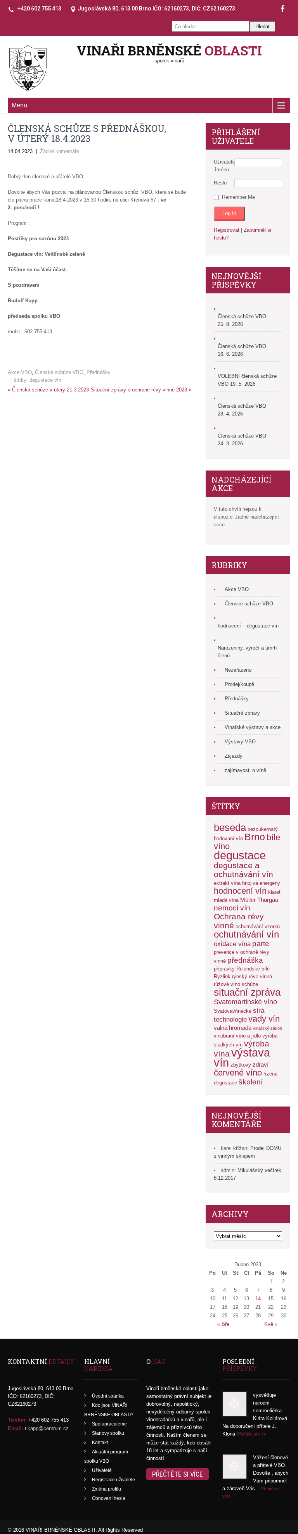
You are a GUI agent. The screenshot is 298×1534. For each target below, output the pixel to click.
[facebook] (282, 9)
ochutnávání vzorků (258, 926)
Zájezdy (234, 756)
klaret (274, 892)
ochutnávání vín (246, 934)
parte (260, 943)
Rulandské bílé (253, 969)
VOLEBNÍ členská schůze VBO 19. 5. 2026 (247, 380)
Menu (19, 105)
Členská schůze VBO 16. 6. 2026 (242, 350)
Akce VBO (20, 372)
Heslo (220, 183)
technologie (230, 1019)
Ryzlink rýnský (230, 976)
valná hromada (232, 1027)
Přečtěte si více (177, 1474)
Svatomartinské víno (245, 1002)
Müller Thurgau (259, 899)
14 (258, 1298)
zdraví (261, 1064)
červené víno (238, 1072)
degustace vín (45, 380)
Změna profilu (106, 1489)
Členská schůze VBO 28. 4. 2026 (242, 410)
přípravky (224, 969)
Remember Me (238, 197)
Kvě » (270, 1324)
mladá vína (226, 900)
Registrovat (226, 230)
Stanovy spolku (108, 1433)
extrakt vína (227, 883)
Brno (254, 837)
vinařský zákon (267, 1028)
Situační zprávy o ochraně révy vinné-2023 (139, 390)
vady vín (264, 1019)
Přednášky (99, 372)
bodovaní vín (228, 838)
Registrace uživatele (113, 1479)
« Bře (223, 1324)
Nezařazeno (238, 670)
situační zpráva (247, 992)
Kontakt (100, 1442)
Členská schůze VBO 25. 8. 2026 (242, 320)
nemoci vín (232, 908)
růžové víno (227, 984)
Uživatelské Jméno (224, 165)
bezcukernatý (263, 829)
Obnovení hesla (108, 1498)
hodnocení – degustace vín (248, 626)
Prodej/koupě (239, 684)
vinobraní (224, 1036)
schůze (250, 984)
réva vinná (260, 976)
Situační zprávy (242, 713)
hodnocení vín (240, 891)
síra (258, 1010)
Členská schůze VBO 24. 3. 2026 (242, 439)
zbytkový (240, 1065)
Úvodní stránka (108, 1396)
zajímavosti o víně (245, 770)
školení (251, 1081)
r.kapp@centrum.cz (47, 1428)
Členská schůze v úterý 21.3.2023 (50, 390)
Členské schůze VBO (59, 372)
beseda (230, 827)
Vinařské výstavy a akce (253, 727)
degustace (240, 855)
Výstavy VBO (240, 742)
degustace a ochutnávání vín (243, 870)
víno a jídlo (248, 1036)
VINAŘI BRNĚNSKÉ (169, 50)
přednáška (245, 960)
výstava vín (242, 1057)
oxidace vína (232, 943)
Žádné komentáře (59, 151)
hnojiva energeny (261, 883)
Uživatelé (102, 1470)
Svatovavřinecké (232, 1011)
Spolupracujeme (109, 1424)
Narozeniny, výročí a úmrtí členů (247, 651)
